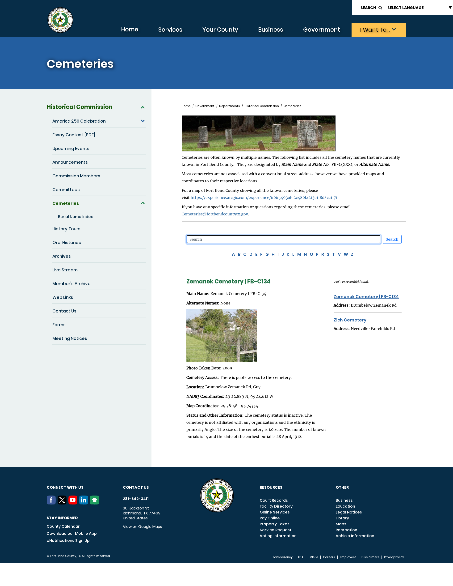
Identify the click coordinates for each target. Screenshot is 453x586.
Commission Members (76, 176)
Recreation (346, 530)
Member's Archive (71, 284)
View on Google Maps (142, 526)
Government (321, 30)
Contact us (136, 487)
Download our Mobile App (72, 533)
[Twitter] (63, 503)
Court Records (274, 500)
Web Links (62, 297)
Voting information (278, 536)
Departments (229, 106)
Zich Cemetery (350, 320)
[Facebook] (52, 503)
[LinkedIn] (84, 503)
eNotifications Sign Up (68, 540)
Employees (348, 557)
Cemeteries (65, 203)
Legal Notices (349, 512)
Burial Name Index (75, 216)
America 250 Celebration (79, 121)
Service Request (275, 530)
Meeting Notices (69, 338)
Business (270, 30)
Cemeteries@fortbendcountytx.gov (215, 214)
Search (368, 7)
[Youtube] (73, 503)
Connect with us (65, 487)
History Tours (66, 229)
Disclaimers (370, 557)
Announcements (70, 162)
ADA (300, 557)
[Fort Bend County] (60, 20)
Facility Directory (276, 506)
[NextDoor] (95, 503)
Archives (61, 256)
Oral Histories (66, 242)
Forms (59, 325)
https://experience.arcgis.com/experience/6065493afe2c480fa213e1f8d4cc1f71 (264, 197)
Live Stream (65, 270)
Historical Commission (79, 107)
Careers (329, 557)
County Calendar (63, 526)
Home (129, 29)
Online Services (275, 512)
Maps (341, 524)
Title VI (313, 557)
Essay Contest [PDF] (73, 135)
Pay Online (270, 518)
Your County (220, 30)
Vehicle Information (355, 536)
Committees (66, 189)
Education (345, 506)
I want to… (375, 30)
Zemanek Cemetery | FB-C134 (366, 296)
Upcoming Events (70, 148)
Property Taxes (274, 524)
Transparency (282, 557)
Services (170, 30)
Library (342, 518)
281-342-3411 (136, 498)
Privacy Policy (394, 557)
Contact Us (64, 311)
